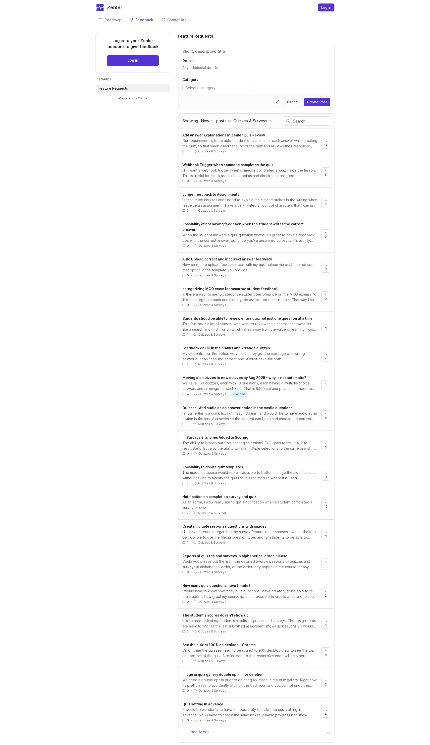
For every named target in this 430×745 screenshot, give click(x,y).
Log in (326, 7)
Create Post (317, 102)
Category (190, 79)
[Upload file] (278, 102)
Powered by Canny (133, 98)
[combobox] (218, 88)
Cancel (293, 102)
